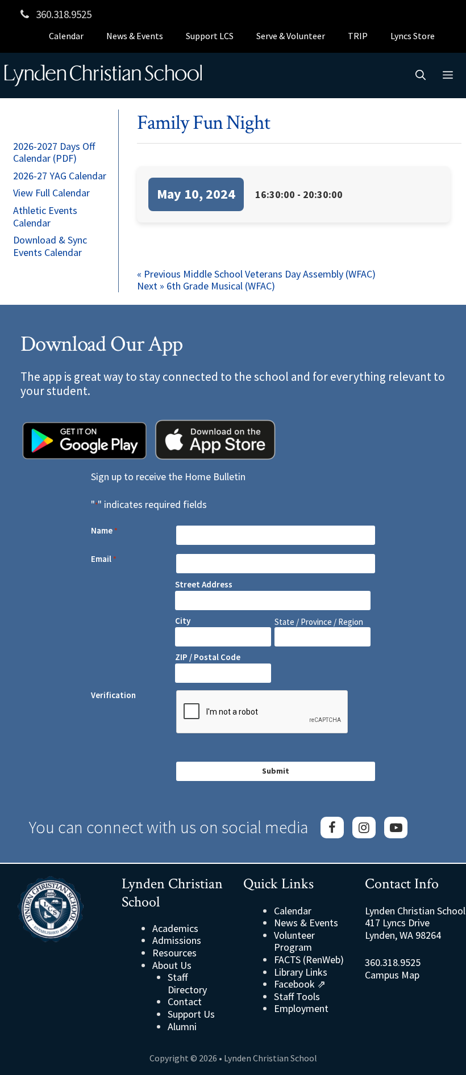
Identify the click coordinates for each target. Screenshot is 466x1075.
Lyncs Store (412, 35)
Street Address (203, 584)
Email (103, 559)
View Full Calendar (51, 192)
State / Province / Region (318, 621)
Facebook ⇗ (300, 983)
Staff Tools (297, 996)
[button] (420, 75)
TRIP (358, 35)
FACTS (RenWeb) (309, 959)
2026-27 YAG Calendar (59, 175)
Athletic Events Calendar (45, 216)
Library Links (300, 972)
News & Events (134, 35)
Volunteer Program (294, 941)
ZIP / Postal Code (207, 657)
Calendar (66, 35)
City (182, 620)
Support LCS (210, 35)
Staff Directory (187, 983)
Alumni (182, 1026)
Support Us (191, 1014)
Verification (113, 695)
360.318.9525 (62, 14)
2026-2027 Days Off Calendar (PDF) (54, 152)
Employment (301, 1008)
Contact (185, 1001)
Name (104, 531)
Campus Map (392, 974)
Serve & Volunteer (290, 35)
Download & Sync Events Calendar (50, 246)
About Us (172, 965)
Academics (175, 928)
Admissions (176, 940)
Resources (174, 952)
